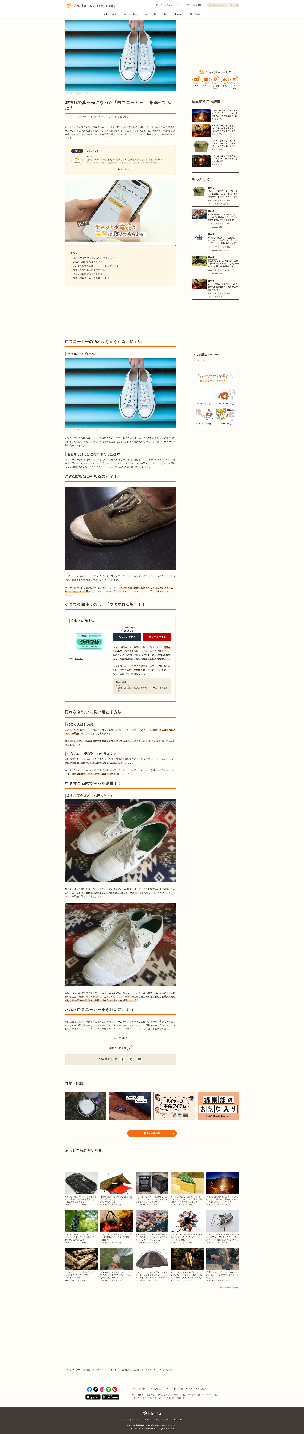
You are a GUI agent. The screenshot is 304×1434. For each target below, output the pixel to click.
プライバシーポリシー (152, 1398)
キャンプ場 (150, 14)
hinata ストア (127, 1420)
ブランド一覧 (179, 1395)
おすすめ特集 (110, 14)
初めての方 (195, 14)
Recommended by (225, 1287)
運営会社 (181, 1398)
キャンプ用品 (131, 14)
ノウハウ (82, 117)
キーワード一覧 (210, 1395)
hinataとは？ (137, 1395)
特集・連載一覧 (152, 1133)
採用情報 (170, 1398)
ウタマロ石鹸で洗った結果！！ (89, 274)
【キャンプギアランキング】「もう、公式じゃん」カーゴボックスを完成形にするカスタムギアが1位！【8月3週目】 (225, 144)
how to (178, 14)
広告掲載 (151, 1395)
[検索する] (237, 5)
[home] (152, 1413)
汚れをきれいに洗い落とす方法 (89, 270)
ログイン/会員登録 (193, 5)
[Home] (91, 6)
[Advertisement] (91, 312)
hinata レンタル (144, 1420)
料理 (166, 14)
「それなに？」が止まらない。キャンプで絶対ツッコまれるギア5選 (225, 158)
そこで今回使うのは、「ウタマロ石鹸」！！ (96, 265)
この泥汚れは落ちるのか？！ (88, 261)
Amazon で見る (127, 637)
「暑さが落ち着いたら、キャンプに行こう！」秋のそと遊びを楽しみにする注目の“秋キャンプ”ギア (225, 113)
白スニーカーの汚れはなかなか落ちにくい (95, 257)
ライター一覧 (194, 1395)
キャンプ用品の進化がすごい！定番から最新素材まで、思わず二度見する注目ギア (225, 128)
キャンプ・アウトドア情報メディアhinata (85, 1370)
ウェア (118, 1038)
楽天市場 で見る (157, 637)
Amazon (79, 659)
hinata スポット (163, 1420)
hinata (89, 156)
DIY (125, 1038)
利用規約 (135, 1398)
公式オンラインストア (168, 5)
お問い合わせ (164, 1395)
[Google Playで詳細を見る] (110, 1397)
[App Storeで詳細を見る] (93, 1397)
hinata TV (178, 1420)
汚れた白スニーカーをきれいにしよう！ (93, 278)
